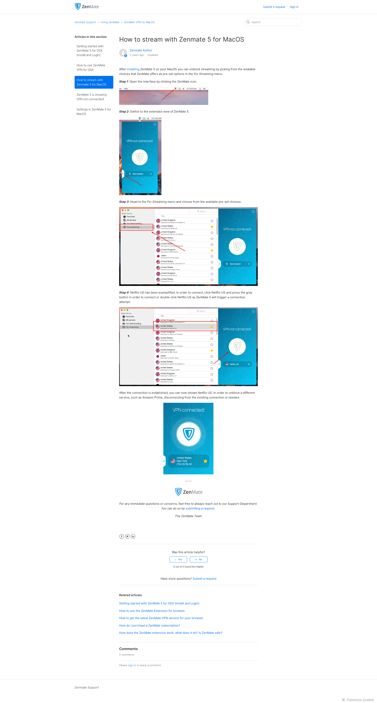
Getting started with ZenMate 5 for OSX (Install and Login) (90, 50)
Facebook (121, 536)
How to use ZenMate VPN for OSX (91, 67)
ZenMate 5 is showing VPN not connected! (92, 97)
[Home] (87, 9)
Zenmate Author (141, 50)
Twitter (127, 536)
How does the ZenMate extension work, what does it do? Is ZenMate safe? (170, 633)
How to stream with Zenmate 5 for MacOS (91, 82)
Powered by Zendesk (360, 699)
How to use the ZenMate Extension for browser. (152, 611)
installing (133, 69)
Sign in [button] (294, 6)
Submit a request (274, 6)
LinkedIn (133, 536)
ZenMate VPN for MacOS (139, 22)
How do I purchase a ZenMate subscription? (149, 625)
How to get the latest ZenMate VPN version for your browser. (161, 618)
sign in (132, 665)
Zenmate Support (85, 22)
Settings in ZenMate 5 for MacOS (94, 111)
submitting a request (200, 508)
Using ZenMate (110, 22)
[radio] (178, 559)
